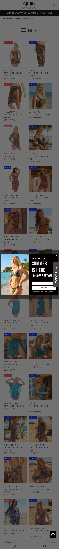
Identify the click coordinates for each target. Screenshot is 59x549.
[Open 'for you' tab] (53, 534)
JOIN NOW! (44, 288)
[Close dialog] (56, 255)
